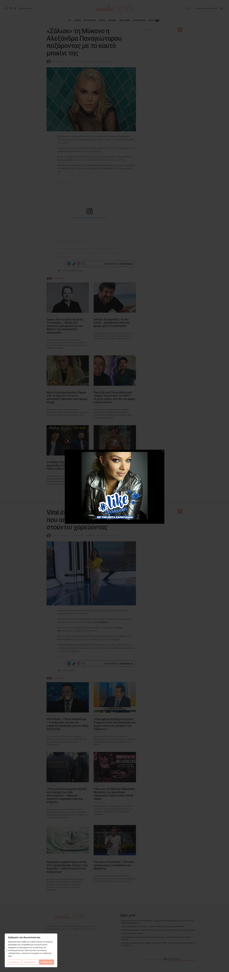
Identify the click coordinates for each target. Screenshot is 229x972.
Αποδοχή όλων (46, 962)
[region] (31, 950)
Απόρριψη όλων (30, 962)
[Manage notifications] (6, 950)
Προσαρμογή (14, 962)
